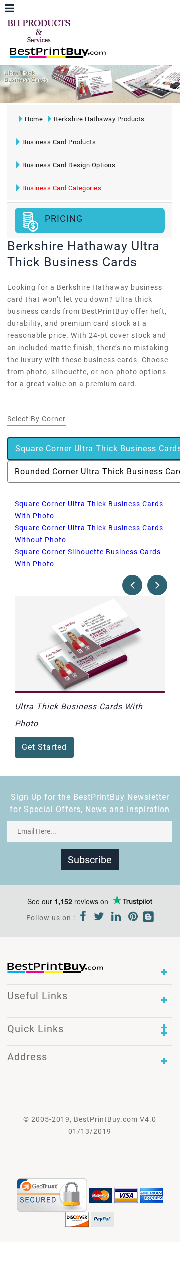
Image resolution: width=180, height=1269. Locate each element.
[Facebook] (84, 918)
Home (34, 119)
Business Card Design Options (69, 165)
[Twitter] (99, 918)
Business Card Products (59, 142)
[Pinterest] (133, 918)
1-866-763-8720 (126, 57)
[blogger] (148, 918)
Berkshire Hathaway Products (99, 119)
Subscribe (90, 860)
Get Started (44, 747)
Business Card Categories (62, 188)
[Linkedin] (116, 918)
